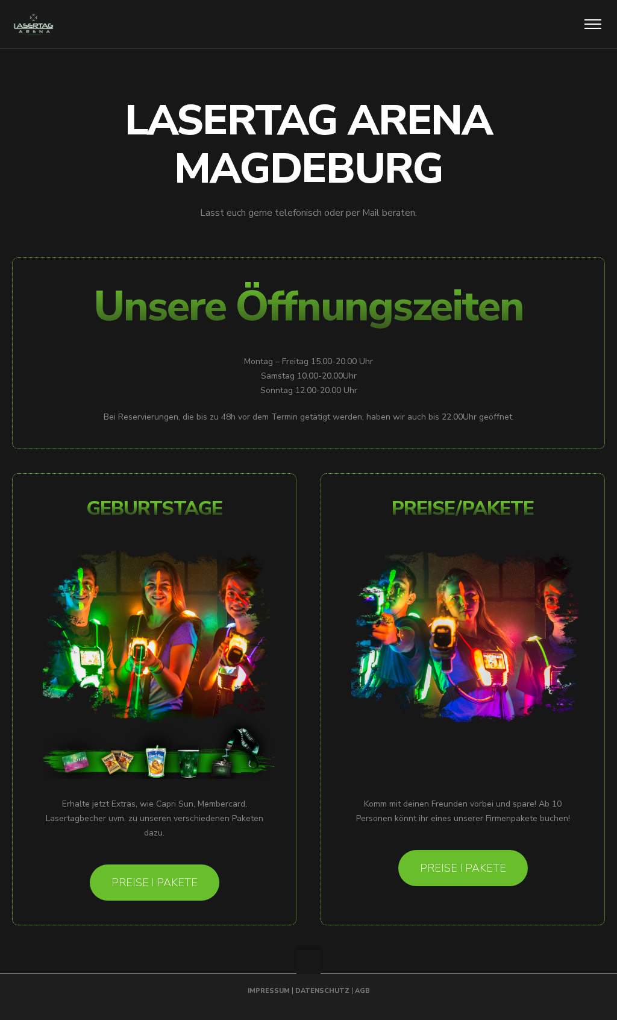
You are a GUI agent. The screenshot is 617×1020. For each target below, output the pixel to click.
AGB (362, 990)
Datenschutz (322, 990)
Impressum (269, 990)
